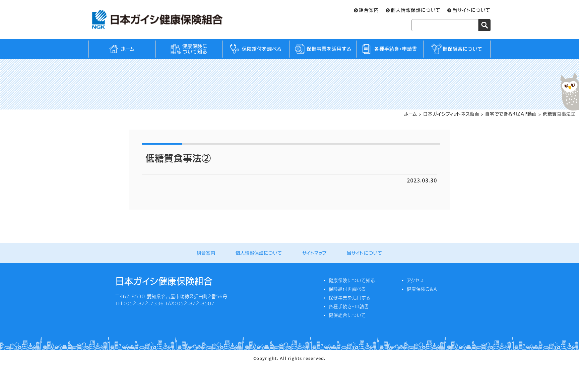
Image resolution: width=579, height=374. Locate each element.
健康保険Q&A (422, 289)
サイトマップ (314, 253)
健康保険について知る (194, 49)
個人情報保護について (416, 10)
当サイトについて (471, 10)
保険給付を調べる (261, 49)
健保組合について (462, 49)
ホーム (128, 49)
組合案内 (369, 10)
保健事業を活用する (329, 49)
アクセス (415, 280)
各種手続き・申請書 (395, 49)
